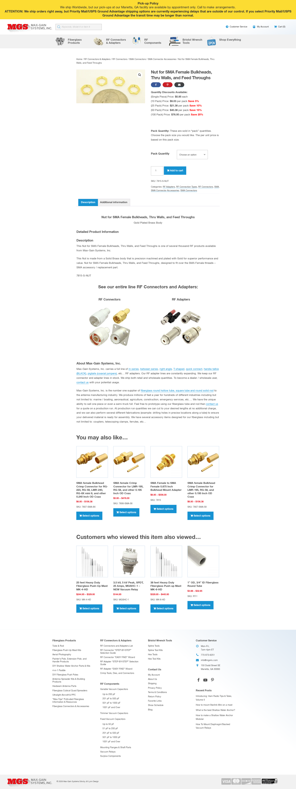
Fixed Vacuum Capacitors (112, 719)
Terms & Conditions (157, 692)
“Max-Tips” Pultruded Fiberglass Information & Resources (68, 700)
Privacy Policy (155, 688)
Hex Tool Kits (154, 659)
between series (149, 369)
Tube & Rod (58, 646)
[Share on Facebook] (156, 84)
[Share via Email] (179, 84)
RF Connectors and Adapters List (116, 646)
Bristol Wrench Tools (160, 640)
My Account (154, 675)
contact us (82, 382)
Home (79, 59)
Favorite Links (155, 701)
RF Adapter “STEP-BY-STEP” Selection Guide (119, 663)
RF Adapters (169, 187)
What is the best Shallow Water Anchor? (215, 710)
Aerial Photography (61, 655)
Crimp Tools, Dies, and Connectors (117, 673)
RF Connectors (119, 59)
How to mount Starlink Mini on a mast (214, 705)
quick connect (194, 369)
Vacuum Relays (107, 752)
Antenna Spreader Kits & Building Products (68, 680)
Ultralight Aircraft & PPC (64, 695)
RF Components (109, 684)
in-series (134, 369)
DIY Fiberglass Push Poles (65, 675)
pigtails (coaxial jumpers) (102, 373)
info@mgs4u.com (209, 660)
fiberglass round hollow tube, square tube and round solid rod (177, 390)
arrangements (225, 7)
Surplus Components (110, 756)
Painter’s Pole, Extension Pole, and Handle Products (69, 660)
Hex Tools (152, 655)
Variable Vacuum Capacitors (114, 689)
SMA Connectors (137, 59)
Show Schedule (155, 705)
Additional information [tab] (113, 202)
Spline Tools (154, 646)
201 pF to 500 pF (111, 699)
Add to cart (176, 170)
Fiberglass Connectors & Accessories (70, 706)
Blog (150, 710)
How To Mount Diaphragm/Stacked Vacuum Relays (213, 726)
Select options (90, 516)
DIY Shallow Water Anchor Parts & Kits (71, 666)
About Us (152, 679)
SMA (216, 187)
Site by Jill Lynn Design (89, 782)
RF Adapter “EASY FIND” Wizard (116, 669)
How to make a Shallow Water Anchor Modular (214, 717)
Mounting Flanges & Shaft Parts (115, 747)
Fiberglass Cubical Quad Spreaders (69, 691)
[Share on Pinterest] (168, 84)
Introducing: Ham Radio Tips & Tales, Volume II (214, 698)
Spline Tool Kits (155, 650)
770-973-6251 (208, 655)
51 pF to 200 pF (110, 729)
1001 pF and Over (111, 707)
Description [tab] (88, 202)
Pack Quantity (160, 153)
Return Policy (154, 697)
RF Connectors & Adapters (97, 59)
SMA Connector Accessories (162, 59)
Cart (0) (281, 27)
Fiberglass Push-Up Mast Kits (66, 650)
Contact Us (154, 669)
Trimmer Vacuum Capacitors (114, 713)
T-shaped (178, 369)
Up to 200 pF (109, 694)
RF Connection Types (186, 187)
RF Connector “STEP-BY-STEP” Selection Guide (115, 651)
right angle (166, 369)
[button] (139, 75)
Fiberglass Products (64, 640)
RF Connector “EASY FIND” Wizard (117, 657)
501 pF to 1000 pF (111, 703)
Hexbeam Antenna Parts (64, 686)
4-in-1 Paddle (59, 670)
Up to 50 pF (108, 724)
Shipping (152, 684)
